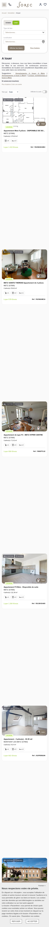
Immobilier (11, 13)
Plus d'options (35, 48)
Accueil (4, 13)
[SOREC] (24, 5)
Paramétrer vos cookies (30, 916)
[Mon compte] (40, 4)
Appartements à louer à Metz (30, 73)
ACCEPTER (32, 921)
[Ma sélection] (45, 4)
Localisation (8, 38)
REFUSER (16, 921)
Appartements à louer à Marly (14, 75)
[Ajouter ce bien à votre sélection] (16, 100)
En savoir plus (14, 916)
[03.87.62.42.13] (9, 5)
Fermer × (41, 886)
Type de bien (8, 28)
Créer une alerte (16, 84)
